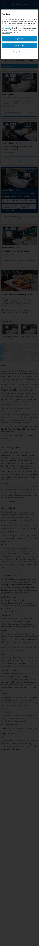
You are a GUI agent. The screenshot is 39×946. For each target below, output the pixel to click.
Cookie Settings (19, 52)
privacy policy (6, 28)
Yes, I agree (19, 38)
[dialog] (19, 34)
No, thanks (19, 45)
